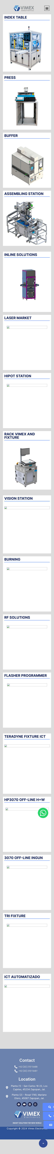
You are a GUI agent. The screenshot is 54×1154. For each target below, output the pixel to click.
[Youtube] (24, 1104)
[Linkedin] (30, 1104)
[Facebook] (19, 1104)
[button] (46, 8)
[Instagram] (35, 1104)
